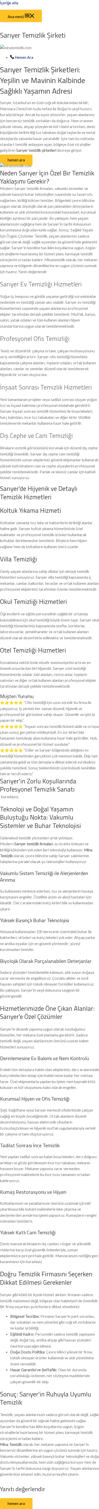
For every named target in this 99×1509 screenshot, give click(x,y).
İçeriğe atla (9, 3)
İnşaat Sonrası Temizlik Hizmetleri (46, 387)
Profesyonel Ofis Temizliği (35, 338)
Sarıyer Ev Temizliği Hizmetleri (41, 284)
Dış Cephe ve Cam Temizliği (36, 435)
